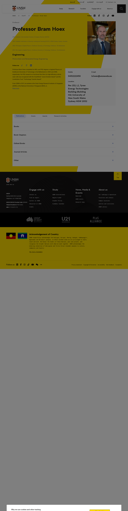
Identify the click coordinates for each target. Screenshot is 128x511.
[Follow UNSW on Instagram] (24, 264)
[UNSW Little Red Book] (41, 264)
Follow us (10, 265)
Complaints (118, 264)
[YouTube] (112, 15)
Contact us (32, 194)
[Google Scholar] (26, 65)
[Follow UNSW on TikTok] (28, 264)
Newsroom (78, 196)
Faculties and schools (106, 197)
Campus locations (104, 201)
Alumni (31, 207)
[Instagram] (103, 15)
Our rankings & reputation (107, 194)
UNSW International (58, 194)
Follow (89, 16)
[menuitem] (61, 8)
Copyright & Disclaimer (89, 264)
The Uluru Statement (35, 252)
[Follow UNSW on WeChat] (37, 264)
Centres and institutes (106, 204)
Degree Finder (56, 197)
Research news (80, 202)
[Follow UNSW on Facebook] (21, 264)
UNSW (13, 16)
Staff (24, 16)
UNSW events (79, 199)
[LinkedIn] (94, 15)
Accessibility (101, 264)
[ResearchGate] (22, 65)
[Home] (19, 8)
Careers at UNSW (34, 201)
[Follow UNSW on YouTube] (32, 264)
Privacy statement (77, 264)
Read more (15, 88)
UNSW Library (103, 207)
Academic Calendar (58, 204)
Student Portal (57, 201)
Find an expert (34, 197)
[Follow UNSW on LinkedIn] (17, 264)
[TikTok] (108, 15)
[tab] (20, 116)
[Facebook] (99, 15)
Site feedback (110, 264)
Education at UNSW (35, 204)
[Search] (121, 8)
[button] (118, 176)
